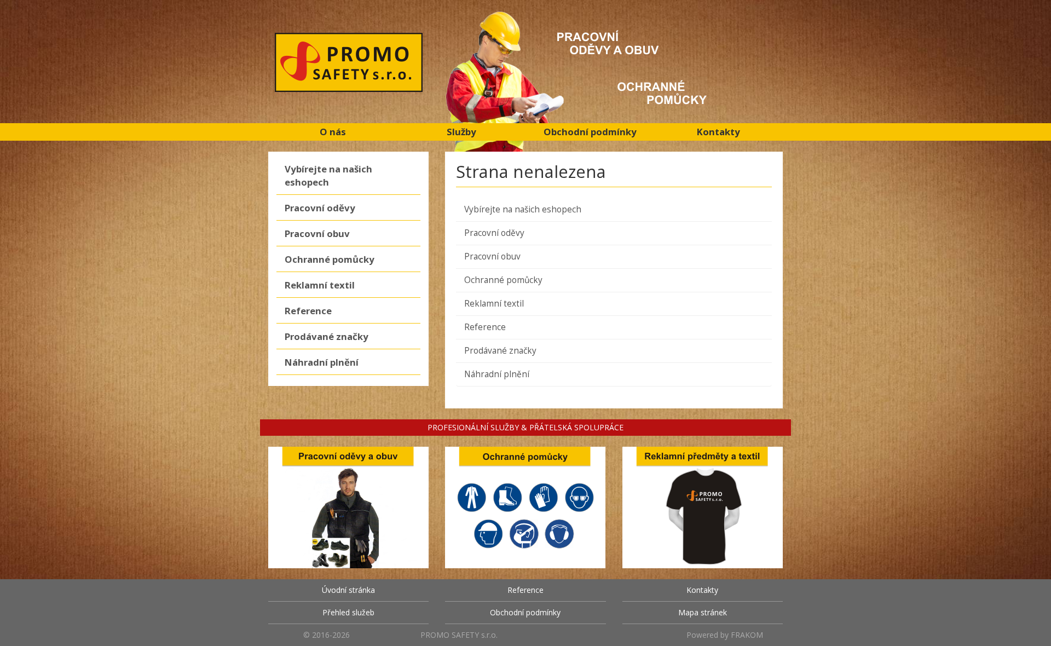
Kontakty (718, 131)
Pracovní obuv (317, 233)
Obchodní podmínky (590, 131)
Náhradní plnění (322, 362)
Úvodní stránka (348, 590)
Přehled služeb (348, 612)
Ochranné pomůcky (329, 259)
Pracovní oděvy (320, 207)
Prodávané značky (326, 336)
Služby (461, 131)
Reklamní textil (320, 285)
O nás (333, 131)
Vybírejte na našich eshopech (328, 175)
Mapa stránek (702, 612)
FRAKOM (747, 635)
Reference (308, 310)
